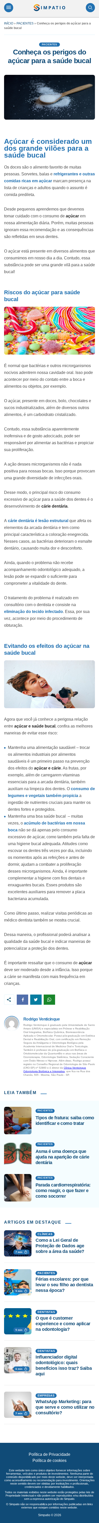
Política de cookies (49, 1460)
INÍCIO (8, 23)
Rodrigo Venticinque (41, 1019)
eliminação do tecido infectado (33, 611)
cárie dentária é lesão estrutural (38, 521)
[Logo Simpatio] (49, 7)
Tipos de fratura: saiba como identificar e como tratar (65, 1120)
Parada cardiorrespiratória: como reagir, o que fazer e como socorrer (63, 1190)
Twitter (36, 1000)
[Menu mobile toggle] (8, 7)
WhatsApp (49, 1000)
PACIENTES (25, 23)
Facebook (22, 1000)
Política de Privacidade (49, 1454)
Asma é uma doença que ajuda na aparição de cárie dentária (62, 1157)
